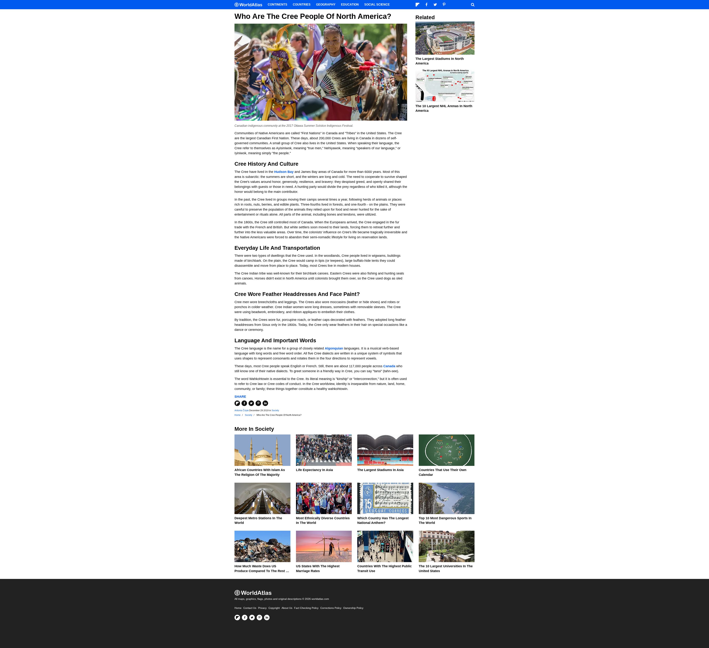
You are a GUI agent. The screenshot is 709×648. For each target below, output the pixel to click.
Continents (277, 4)
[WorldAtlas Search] (473, 4)
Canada (389, 366)
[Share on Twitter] (251, 403)
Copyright (274, 608)
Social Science (377, 4)
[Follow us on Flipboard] (237, 617)
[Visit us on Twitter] (252, 617)
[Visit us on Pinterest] (259, 617)
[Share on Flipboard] (237, 403)
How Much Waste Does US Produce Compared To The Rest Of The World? (262, 570)
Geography (325, 4)
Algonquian (334, 348)
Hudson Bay (284, 172)
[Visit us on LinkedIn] (267, 617)
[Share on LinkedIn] (265, 403)
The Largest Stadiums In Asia (380, 470)
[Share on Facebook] (244, 403)
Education (350, 4)
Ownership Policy (353, 608)
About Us (287, 608)
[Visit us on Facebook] (244, 617)
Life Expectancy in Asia (314, 470)
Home (238, 608)
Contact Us (249, 608)
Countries (302, 4)
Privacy (262, 608)
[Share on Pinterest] (258, 403)
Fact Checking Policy (306, 608)
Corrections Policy (330, 608)
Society (275, 410)
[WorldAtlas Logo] (249, 5)
